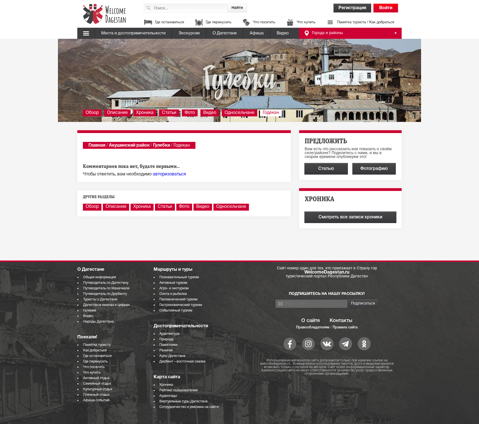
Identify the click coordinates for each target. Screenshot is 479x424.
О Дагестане (225, 33)
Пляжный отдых (96, 394)
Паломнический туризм (178, 299)
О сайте (310, 320)
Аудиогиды (168, 395)
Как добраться (95, 350)
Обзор (92, 113)
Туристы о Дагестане (100, 299)
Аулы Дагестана (172, 355)
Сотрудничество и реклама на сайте (189, 406)
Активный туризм (173, 282)
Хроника (145, 113)
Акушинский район (129, 145)
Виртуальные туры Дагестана (183, 401)
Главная (96, 145)
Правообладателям (312, 327)
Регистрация (352, 8)
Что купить (306, 22)
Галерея (89, 310)
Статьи (169, 113)
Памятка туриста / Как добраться (365, 22)
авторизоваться (169, 174)
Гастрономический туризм (180, 304)
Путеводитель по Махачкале (106, 288)
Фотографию (374, 169)
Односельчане (239, 113)
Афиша (257, 33)
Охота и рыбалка (173, 293)
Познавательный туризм (179, 277)
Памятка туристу (97, 344)
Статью (326, 169)
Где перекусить (218, 22)
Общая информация (99, 277)
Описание (117, 113)
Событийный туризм (175, 310)
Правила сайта (345, 327)
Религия (166, 350)
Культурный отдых (97, 389)
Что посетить (264, 22)
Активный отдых (96, 378)
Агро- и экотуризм (174, 288)
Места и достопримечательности (133, 33)
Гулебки (161, 145)
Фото (190, 113)
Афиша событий (96, 400)
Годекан (271, 113)
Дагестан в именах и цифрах (106, 304)
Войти (385, 8)
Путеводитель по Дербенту (105, 293)
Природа (166, 339)
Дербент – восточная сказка (182, 361)
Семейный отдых (97, 383)
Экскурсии (189, 33)
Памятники (168, 344)
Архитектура (169, 333)
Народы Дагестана (98, 321)
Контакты (341, 320)
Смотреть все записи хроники (350, 217)
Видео (283, 33)
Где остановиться (169, 22)
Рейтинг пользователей (178, 390)
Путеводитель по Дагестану (105, 282)
